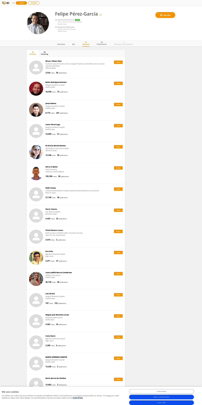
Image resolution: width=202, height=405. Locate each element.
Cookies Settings (161, 391)
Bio (73, 44)
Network (85, 43)
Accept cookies (161, 402)
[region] (101, 396)
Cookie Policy (78, 398)
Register (34, 3)
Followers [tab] (32, 53)
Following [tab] (44, 53)
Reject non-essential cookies (161, 397)
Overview (61, 44)
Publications (102, 43)
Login (21, 3)
